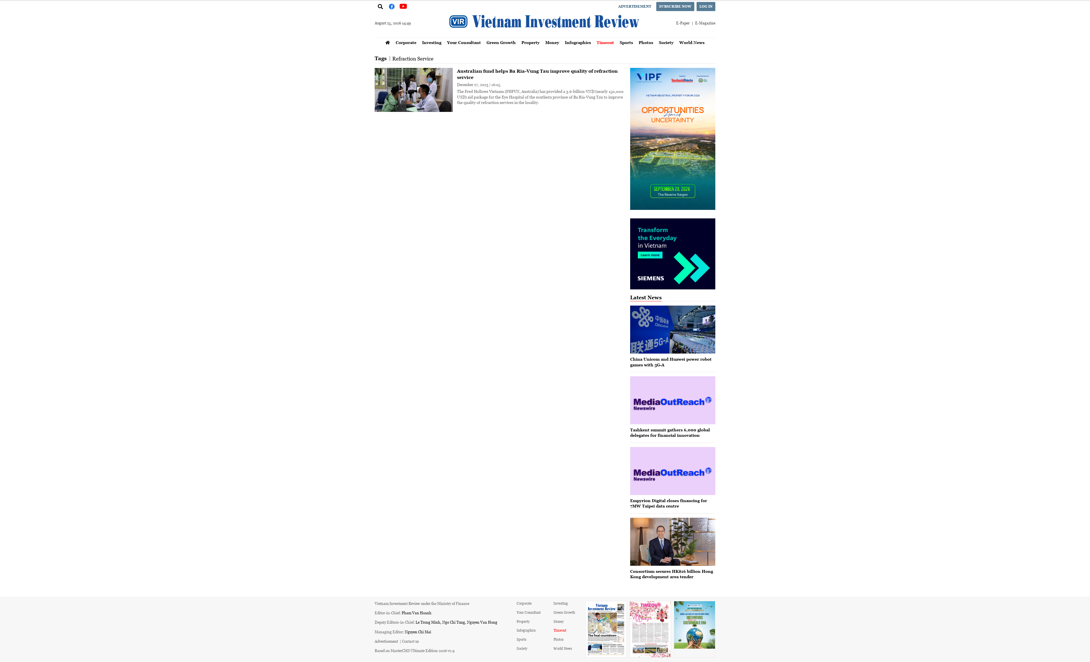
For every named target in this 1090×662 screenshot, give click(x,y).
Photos (646, 42)
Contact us (410, 641)
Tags (381, 58)
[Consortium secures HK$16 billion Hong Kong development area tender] (672, 542)
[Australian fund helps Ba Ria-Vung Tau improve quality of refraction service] (414, 90)
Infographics (578, 42)
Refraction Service (412, 58)
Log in (705, 6)
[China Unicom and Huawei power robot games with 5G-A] (672, 330)
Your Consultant (464, 42)
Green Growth (501, 42)
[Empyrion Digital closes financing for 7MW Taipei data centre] (672, 471)
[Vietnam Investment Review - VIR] (545, 36)
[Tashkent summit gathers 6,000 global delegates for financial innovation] (672, 400)
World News (692, 42)
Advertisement (634, 6)
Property (530, 42)
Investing (431, 42)
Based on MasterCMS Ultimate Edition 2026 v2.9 (414, 650)
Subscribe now (675, 6)
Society (666, 42)
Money (552, 42)
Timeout (605, 42)
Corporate (406, 42)
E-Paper (682, 23)
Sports (626, 42)
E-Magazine (705, 23)
